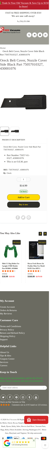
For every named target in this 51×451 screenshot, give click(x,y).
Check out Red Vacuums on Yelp (12, 402)
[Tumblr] (29, 397)
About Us (4, 352)
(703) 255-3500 (24, 21)
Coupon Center (7, 359)
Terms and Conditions (10, 326)
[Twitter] (3, 397)
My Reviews (6, 313)
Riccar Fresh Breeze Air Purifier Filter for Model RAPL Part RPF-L (36, 266)
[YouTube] (36, 397)
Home (3, 48)
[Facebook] (10, 397)
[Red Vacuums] (7, 446)
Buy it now (23, 205)
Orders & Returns (8, 310)
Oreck (9, 173)
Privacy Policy (7, 329)
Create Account (7, 307)
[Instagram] (23, 397)
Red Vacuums (12, 419)
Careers (3, 365)
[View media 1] (4, 131)
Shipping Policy (7, 336)
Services (4, 362)
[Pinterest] (16, 397)
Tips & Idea (5, 355)
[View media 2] (14, 131)
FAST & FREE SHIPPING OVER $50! (23, 13)
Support (4, 339)
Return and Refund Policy (12, 333)
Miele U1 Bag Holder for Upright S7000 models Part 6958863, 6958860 (10, 266)
